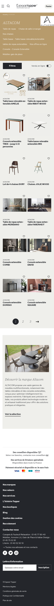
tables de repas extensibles (15, 44)
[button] (24, 75)
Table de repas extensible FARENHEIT (38, 223)
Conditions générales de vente (14, 591)
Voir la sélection (13, 414)
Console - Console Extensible (16, 49)
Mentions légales (9, 586)
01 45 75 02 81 (9, 540)
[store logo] (27, 6)
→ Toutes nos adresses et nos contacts (20, 547)
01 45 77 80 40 (39, 534)
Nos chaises (8, 34)
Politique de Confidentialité (13, 596)
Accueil (5, 14)
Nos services (9, 495)
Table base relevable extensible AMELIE (14, 102)
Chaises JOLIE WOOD (38, 184)
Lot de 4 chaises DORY (14, 184)
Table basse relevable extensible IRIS (38, 142)
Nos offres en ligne (38, 44)
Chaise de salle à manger (30, 29)
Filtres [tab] (12, 66)
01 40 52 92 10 (17, 543)
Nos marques (9, 484)
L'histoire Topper (11, 501)
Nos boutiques (10, 507)
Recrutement (9, 523)
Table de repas (9, 29)
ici (47, 455)
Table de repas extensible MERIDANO (13, 223)
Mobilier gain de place (12, 54)
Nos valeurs (8, 490)
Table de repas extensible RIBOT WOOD (38, 102)
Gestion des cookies (12, 518)
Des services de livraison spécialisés (27, 460)
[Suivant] (37, 322)
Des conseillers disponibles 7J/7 (27, 452)
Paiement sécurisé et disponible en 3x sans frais (27, 467)
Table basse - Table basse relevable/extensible (23, 39)
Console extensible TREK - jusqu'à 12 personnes (12, 144)
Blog (5, 512)
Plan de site (7, 600)
